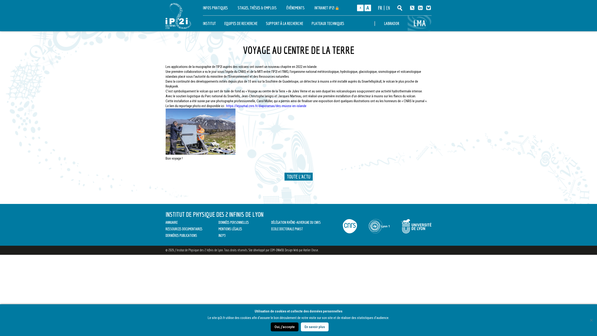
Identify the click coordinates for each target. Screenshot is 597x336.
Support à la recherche (284, 23)
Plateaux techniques (328, 23)
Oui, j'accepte (284, 327)
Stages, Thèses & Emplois (257, 7)
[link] (266, 106)
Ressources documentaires (184, 229)
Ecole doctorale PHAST (287, 229)
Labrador (391, 23)
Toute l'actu (298, 176)
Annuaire (172, 222)
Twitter (412, 8)
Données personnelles (234, 222)
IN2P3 (222, 235)
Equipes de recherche (240, 23)
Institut (209, 23)
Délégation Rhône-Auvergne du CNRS (296, 222)
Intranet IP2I (324, 7)
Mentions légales (230, 229)
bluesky (428, 8)
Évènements (295, 7)
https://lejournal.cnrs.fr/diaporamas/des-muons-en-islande (266, 106)
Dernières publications (181, 235)
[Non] (591, 320)
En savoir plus (315, 327)
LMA (420, 23)
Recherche (399, 8)
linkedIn (420, 8)
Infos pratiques (215, 7)
